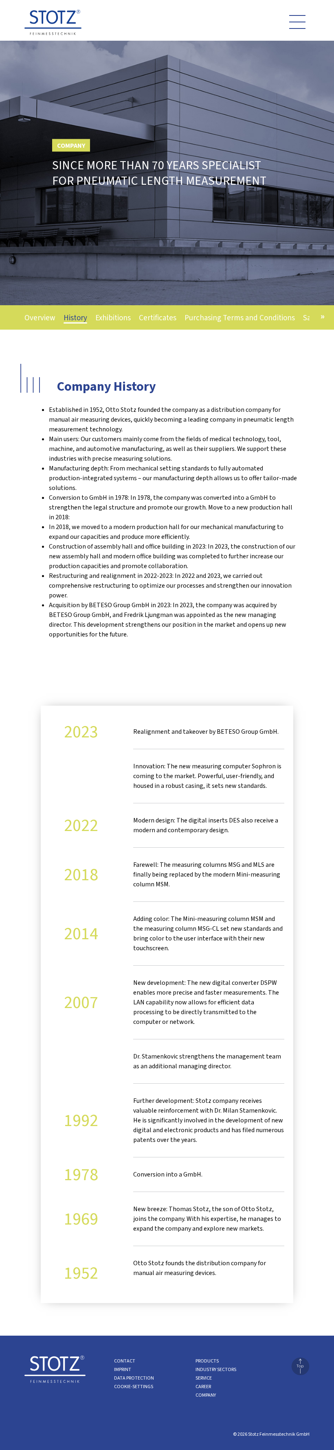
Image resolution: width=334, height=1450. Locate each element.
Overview (39, 318)
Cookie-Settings (133, 1386)
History (75, 318)
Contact (124, 1361)
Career (203, 1386)
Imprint (122, 1369)
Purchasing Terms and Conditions (240, 318)
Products (207, 1361)
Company (206, 1395)
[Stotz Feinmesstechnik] (52, 25)
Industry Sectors (216, 1369)
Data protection (134, 1378)
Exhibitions (113, 318)
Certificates (157, 318)
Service (204, 1378)
